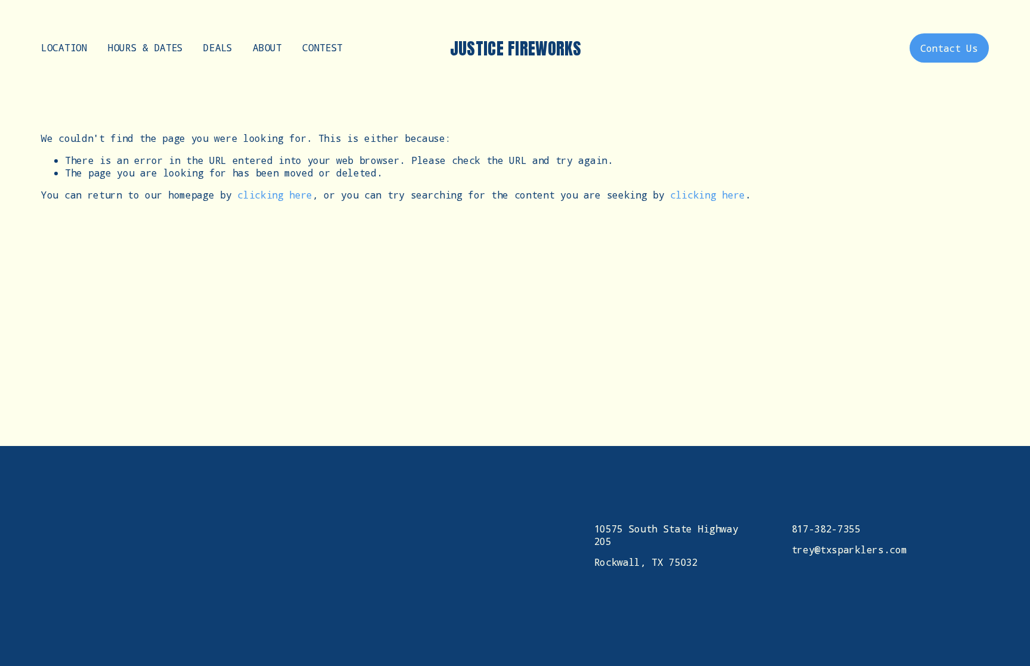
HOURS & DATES (145, 47)
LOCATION (64, 47)
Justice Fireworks (516, 48)
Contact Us (949, 48)
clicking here (274, 194)
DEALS (217, 47)
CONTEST (322, 47)
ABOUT (267, 47)
